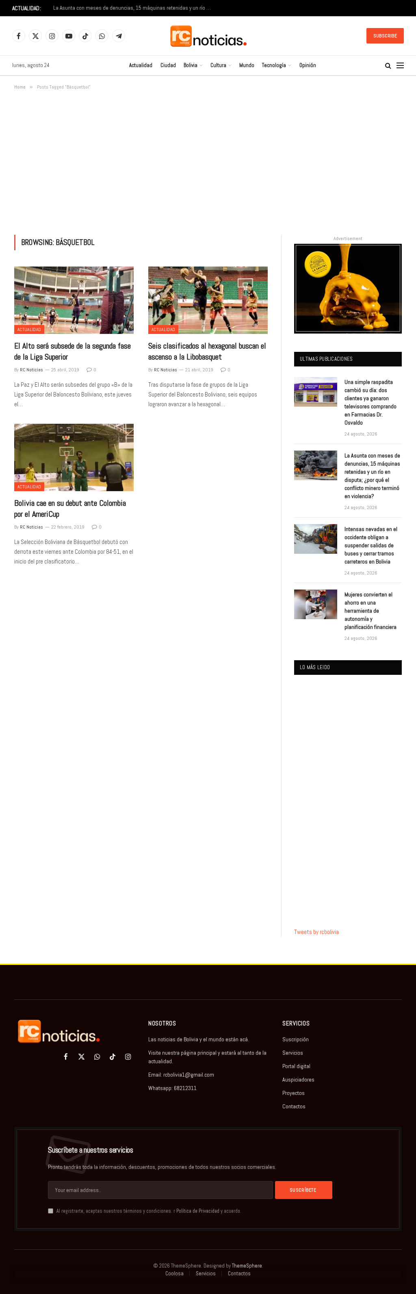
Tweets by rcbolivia (316, 932)
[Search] (388, 65)
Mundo (246, 65)
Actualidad (140, 65)
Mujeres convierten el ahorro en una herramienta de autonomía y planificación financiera (370, 611)
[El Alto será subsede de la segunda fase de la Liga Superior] (74, 300)
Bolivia (190, 65)
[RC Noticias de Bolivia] (208, 36)
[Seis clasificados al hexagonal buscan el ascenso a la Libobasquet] (208, 300)
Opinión (307, 65)
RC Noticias (31, 369)
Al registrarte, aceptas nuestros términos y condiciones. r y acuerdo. (148, 1211)
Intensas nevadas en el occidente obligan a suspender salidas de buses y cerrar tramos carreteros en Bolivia (370, 545)
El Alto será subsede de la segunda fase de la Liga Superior (72, 351)
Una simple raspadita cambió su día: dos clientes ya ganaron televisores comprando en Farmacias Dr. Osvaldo (370, 402)
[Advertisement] (208, 161)
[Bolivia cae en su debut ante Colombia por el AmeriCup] (74, 457)
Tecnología (274, 65)
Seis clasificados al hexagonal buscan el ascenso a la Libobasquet (207, 351)
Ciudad (168, 65)
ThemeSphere (247, 1265)
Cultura (218, 65)
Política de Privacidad (197, 1211)
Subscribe (385, 36)
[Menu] (400, 65)
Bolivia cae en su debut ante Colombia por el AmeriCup (70, 508)
